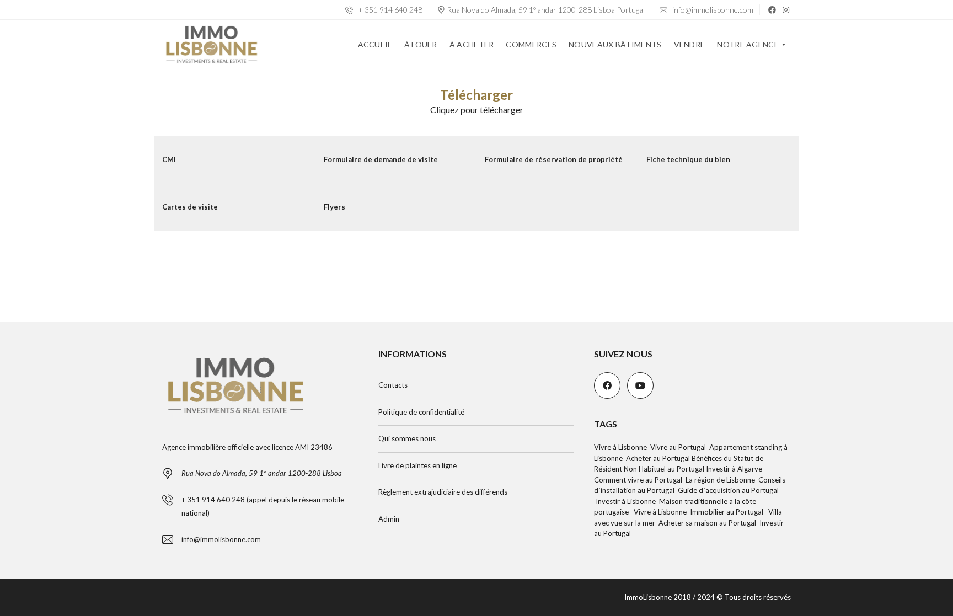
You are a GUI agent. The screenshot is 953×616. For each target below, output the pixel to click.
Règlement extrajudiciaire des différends (442, 492)
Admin (388, 519)
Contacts (393, 385)
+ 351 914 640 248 (389, 9)
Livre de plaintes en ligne (417, 465)
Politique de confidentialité (421, 412)
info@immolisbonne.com (712, 9)
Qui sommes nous (407, 438)
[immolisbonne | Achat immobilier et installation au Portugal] (211, 44)
